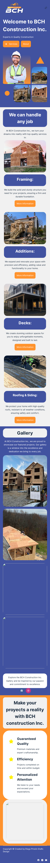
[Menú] (46, 8)
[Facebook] (38, 860)
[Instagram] (42, 860)
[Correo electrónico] (46, 860)
